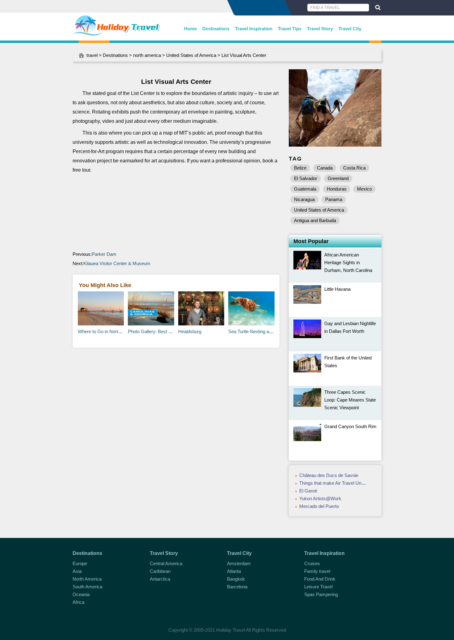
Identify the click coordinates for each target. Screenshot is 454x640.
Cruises (312, 563)
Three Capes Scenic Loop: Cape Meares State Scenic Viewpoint (350, 399)
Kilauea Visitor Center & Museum (116, 263)
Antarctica (160, 579)
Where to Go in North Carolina (108, 331)
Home (190, 28)
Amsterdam (239, 563)
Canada (325, 167)
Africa (78, 602)
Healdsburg (189, 331)
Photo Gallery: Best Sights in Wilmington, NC (173, 331)
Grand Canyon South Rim (350, 426)
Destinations (215, 28)
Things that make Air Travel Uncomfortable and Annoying (356, 483)
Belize (300, 167)
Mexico (364, 188)
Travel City (349, 28)
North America (87, 579)
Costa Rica (354, 167)
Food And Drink (319, 579)
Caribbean (160, 571)
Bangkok (236, 579)
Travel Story (320, 28)
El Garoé (308, 490)
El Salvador (305, 178)
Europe (80, 563)
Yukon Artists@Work (320, 498)
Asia (77, 571)
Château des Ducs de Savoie (328, 475)
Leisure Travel (318, 586)
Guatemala (305, 188)
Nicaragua (304, 199)
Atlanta (234, 571)
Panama (333, 199)
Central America (166, 563)
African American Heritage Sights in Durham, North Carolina (348, 262)
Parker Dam (104, 254)
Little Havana (337, 289)
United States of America (191, 55)
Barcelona (237, 586)
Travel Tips (289, 28)
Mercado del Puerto (319, 506)
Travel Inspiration (253, 28)
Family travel (317, 571)
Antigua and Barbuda (315, 220)
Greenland (338, 178)
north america (147, 55)
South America (87, 586)
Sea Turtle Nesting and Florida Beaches (268, 331)
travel (92, 55)
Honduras (337, 188)
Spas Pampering (321, 594)
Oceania (81, 594)
